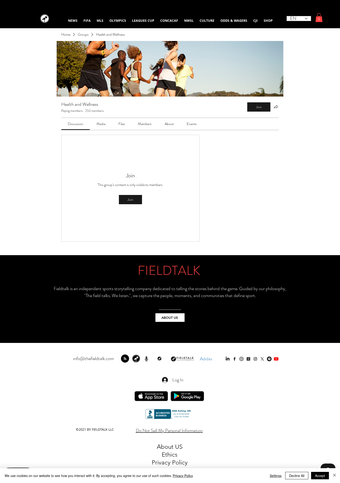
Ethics (169, 454)
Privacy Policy (183, 475)
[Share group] (276, 107)
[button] (319, 17)
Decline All (296, 475)
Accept (320, 475)
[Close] (334, 475)
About (166, 446)
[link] (75, 123)
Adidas (206, 358)
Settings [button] (275, 475)
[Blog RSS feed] (125, 358)
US (178, 446)
